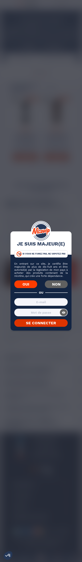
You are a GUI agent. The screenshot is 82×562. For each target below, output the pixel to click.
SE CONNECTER (41, 323)
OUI (26, 284)
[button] (8, 555)
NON (56, 284)
